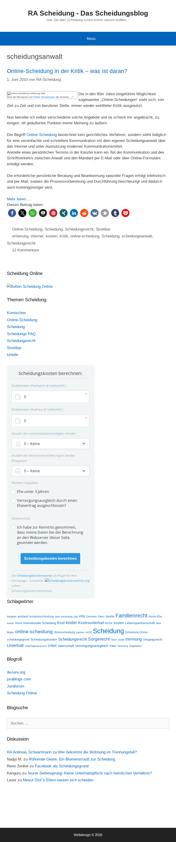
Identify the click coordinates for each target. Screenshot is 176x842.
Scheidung (54, 229)
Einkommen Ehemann (38, 385)
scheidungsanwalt (137, 236)
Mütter (10, 632)
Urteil (52, 646)
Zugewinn (135, 646)
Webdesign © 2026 (88, 835)
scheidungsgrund (18, 639)
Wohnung (123, 646)
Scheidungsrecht (79, 229)
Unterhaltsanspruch (36, 646)
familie (110, 616)
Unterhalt (15, 645)
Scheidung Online (22, 693)
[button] (12, 213)
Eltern (101, 616)
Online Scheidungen (44, 97)
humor (10, 623)
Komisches (16, 313)
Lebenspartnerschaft (140, 623)
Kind (61, 623)
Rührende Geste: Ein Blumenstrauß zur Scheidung (72, 759)
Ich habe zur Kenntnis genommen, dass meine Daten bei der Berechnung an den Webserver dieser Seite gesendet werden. (50, 535)
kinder (71, 622)
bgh (76, 616)
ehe (82, 616)
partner (80, 632)
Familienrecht (131, 616)
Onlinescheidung (64, 632)
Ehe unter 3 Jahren (33, 491)
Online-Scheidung (42, 135)
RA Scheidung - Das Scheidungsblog (88, 13)
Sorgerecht (99, 639)
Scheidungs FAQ (21, 334)
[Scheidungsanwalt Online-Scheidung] (30, 286)
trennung (134, 639)
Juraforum (15, 686)
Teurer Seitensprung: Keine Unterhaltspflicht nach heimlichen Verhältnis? (90, 773)
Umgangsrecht (152, 639)
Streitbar (103, 229)
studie (121, 639)
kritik (64, 236)
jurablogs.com (19, 679)
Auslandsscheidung (41, 616)
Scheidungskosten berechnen (50, 558)
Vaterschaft (66, 646)
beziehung (67, 616)
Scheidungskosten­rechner (35, 575)
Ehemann (91, 616)
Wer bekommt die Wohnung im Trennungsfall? (97, 752)
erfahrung (20, 236)
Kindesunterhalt (91, 623)
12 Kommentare (25, 250)
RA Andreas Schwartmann (29, 752)
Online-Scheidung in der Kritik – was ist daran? (67, 71)
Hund (18, 623)
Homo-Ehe (155, 616)
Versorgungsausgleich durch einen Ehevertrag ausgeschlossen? (47, 503)
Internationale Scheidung (39, 623)
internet (37, 236)
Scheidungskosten (43, 639)
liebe (158, 623)
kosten (51, 236)
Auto (57, 616)
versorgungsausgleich (91, 646)
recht (88, 632)
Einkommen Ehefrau (36, 409)
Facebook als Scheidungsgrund (61, 766)
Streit (114, 639)
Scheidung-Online (136, 632)
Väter (112, 646)
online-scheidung (84, 236)
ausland (23, 616)
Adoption (11, 616)
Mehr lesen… (18, 199)
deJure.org (16, 672)
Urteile (12, 355)
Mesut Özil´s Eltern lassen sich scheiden (58, 780)
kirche (109, 623)
